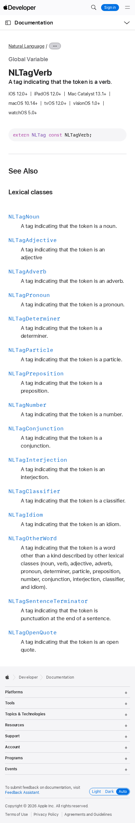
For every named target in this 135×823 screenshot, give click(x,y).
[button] (93, 7)
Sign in (110, 7)
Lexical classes (30, 192)
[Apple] (9, 677)
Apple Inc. (46, 806)
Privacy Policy (46, 814)
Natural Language (26, 46)
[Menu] (127, 7)
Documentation (33, 22)
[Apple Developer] (19, 7)
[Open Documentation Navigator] (8, 22)
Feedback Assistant (22, 792)
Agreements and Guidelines (88, 814)
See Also (23, 171)
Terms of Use (16, 814)
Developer (28, 677)
